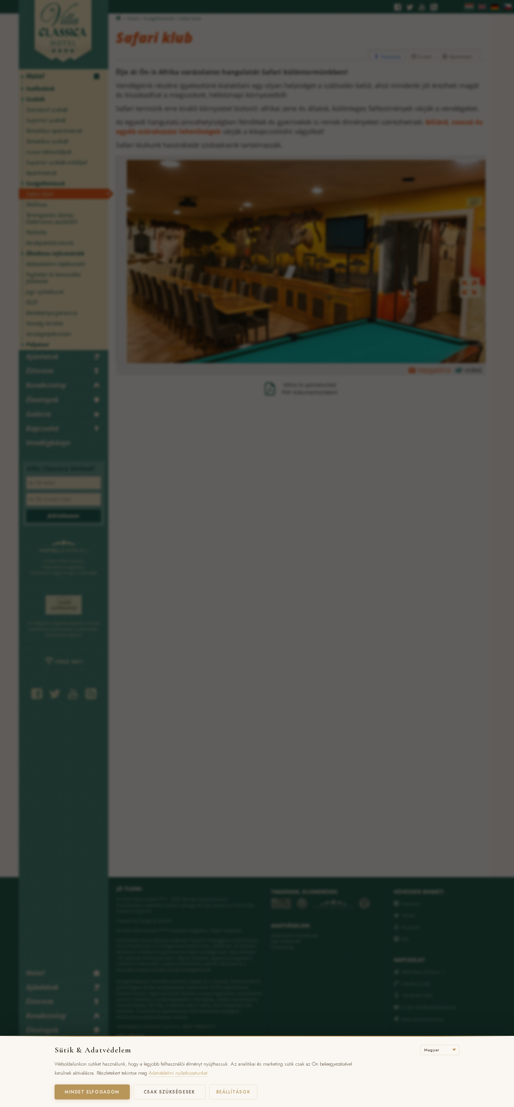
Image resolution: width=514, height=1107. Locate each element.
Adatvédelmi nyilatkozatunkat (178, 1073)
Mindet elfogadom (92, 1092)
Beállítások (233, 1092)
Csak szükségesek (169, 1092)
